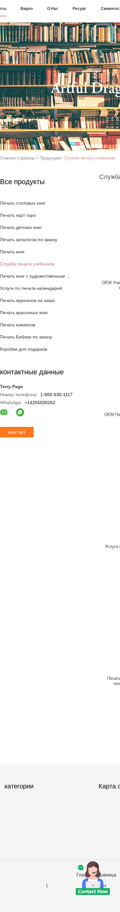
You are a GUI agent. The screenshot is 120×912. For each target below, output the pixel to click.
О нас (52, 8)
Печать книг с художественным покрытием (36, 276)
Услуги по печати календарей (31, 288)
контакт (17, 432)
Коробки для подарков (23, 349)
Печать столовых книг (22, 203)
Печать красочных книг (24, 312)
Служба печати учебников (89, 158)
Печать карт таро (18, 215)
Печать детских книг (21, 227)
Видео (26, 8)
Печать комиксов (17, 324)
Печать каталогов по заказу (28, 239)
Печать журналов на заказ (27, 300)
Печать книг (12, 251)
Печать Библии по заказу (26, 336)
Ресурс (79, 8)
